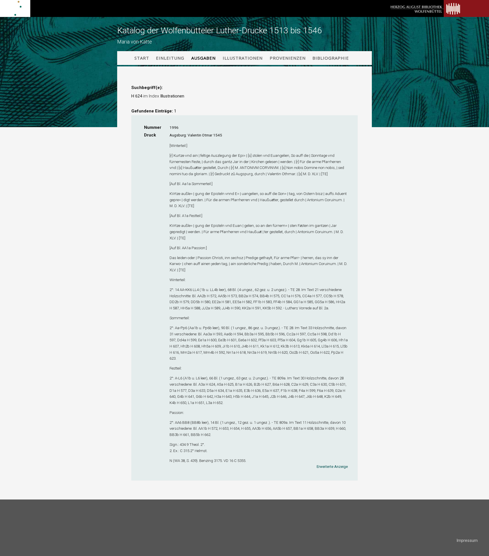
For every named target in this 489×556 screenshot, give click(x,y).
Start (141, 58)
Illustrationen (243, 58)
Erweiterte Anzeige (332, 466)
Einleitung (170, 58)
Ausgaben (203, 58)
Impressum (467, 540)
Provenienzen (288, 58)
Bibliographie (330, 58)
